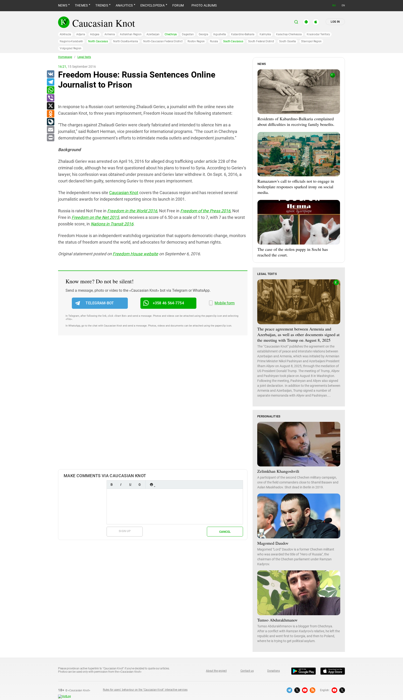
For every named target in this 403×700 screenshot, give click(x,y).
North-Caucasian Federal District (162, 41)
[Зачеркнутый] (139, 484)
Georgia (203, 34)
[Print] (50, 138)
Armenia (109, 34)
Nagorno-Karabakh (71, 41)
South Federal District (261, 41)
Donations (273, 670)
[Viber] (50, 98)
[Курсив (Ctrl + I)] (120, 484)
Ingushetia (219, 34)
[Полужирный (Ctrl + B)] (111, 484)
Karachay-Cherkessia (289, 34)
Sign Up (125, 531)
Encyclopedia (152, 5)
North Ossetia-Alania (125, 41)
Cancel (225, 531)
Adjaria (80, 34)
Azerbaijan (153, 34)
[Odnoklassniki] (50, 114)
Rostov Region (196, 41)
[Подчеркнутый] (130, 484)
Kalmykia (265, 34)
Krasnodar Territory (318, 34)
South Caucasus (233, 41)
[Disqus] (152, 407)
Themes (81, 5)
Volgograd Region (70, 48)
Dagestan (188, 34)
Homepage (65, 57)
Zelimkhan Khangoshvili (278, 471)
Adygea (94, 34)
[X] (50, 106)
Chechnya (171, 34)
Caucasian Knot (123, 192)
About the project (216, 670)
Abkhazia (65, 34)
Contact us (247, 670)
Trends (101, 5)
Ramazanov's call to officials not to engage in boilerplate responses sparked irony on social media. (295, 186)
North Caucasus (98, 41)
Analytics (124, 5)
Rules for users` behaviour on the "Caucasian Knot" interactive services (145, 689)
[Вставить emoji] (151, 484)
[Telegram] (50, 82)
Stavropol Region (311, 41)
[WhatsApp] (50, 90)
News (62, 5)
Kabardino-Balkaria (242, 34)
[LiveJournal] (50, 122)
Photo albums (204, 5)
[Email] (50, 130)
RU (334, 5)
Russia (214, 41)
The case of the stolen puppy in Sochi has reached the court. (292, 252)
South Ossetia (287, 41)
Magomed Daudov (272, 543)
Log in (335, 21)
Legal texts (84, 57)
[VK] (50, 74)
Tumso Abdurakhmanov (277, 620)
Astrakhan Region (130, 34)
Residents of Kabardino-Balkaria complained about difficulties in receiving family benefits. (295, 121)
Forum (178, 5)
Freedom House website (135, 253)
